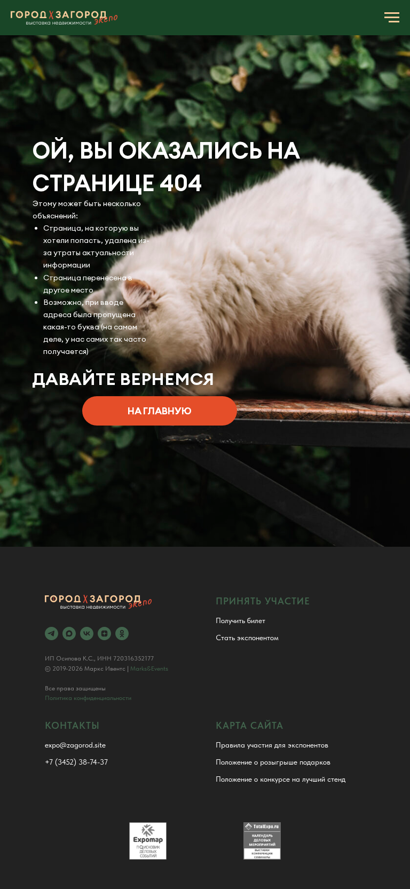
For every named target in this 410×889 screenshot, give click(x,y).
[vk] (86, 633)
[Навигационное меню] (391, 17)
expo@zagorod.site (75, 745)
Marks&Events (149, 668)
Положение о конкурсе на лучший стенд (280, 779)
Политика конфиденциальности (88, 698)
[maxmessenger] (69, 633)
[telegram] (51, 633)
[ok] (122, 633)
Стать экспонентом (247, 637)
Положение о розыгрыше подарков (273, 762)
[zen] (104, 633)
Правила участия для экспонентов (272, 745)
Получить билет (240, 620)
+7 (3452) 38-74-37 (76, 762)
